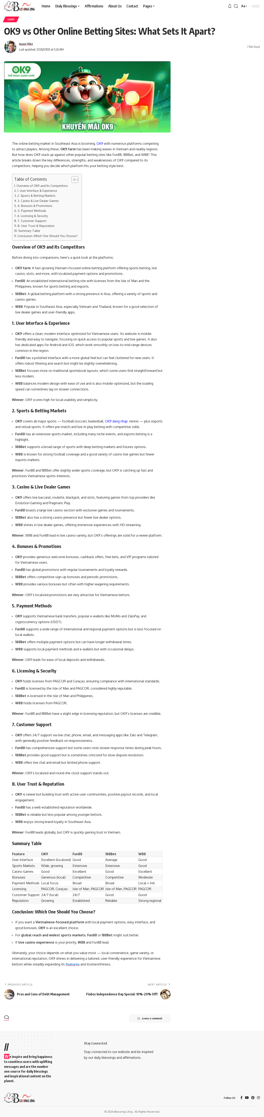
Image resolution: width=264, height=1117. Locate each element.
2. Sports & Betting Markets (36, 195)
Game (11, 19)
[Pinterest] (253, 1098)
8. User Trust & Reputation (36, 226)
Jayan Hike (26, 44)
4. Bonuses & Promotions (35, 206)
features (73, 964)
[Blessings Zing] (19, 6)
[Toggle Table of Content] (73, 179)
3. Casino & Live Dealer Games (38, 201)
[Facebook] (241, 1098)
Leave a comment (152, 1018)
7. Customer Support (32, 221)
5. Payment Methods (32, 210)
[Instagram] (258, 1098)
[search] (236, 6)
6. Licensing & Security (32, 216)
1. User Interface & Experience (37, 190)
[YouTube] (247, 1098)
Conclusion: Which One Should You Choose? (47, 236)
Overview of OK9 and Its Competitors (42, 185)
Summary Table (29, 230)
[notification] (230, 6)
